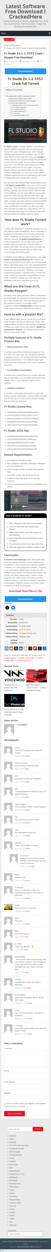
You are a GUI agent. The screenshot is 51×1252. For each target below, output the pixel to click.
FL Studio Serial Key (23, 660)
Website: (7, 1093)
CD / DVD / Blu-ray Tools (18, 1145)
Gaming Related (15, 1155)
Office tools (13, 1187)
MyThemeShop (23, 1247)
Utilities (12, 1219)
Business (12, 1142)
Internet (12, 1161)
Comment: (8, 1048)
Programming (14, 1200)
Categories (12, 1231)
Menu (3, 33)
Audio (11, 1139)
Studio (33, 61)
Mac (11, 1168)
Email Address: (10, 1082)
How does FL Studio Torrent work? (21, 98)
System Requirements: (20, 111)
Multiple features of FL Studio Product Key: (25, 105)
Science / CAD (15, 1203)
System (12, 1212)
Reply (27, 756)
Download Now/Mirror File (21, 115)
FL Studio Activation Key (18, 655)
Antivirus (12, 1136)
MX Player (13, 1180)
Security (12, 1206)
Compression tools (16, 1149)
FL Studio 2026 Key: (19, 109)
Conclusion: (16, 113)
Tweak (12, 1215)
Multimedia (15, 45)
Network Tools (15, 1184)
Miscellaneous (14, 1171)
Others (12, 1190)
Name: (6, 1071)
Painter (12, 1193)
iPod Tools (13, 1164)
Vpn (11, 1222)
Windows (12, 1225)
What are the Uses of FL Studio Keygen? (23, 101)
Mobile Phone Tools (16, 1174)
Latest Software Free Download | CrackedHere (25, 11)
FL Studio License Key (25, 658)
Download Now (25, 71)
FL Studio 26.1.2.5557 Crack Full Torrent (21, 96)
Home (6, 45)
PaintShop (13, 1196)
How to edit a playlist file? (18, 103)
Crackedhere (14, 61)
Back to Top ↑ (36, 1247)
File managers (14, 1152)
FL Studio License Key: (20, 107)
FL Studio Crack (35, 655)
